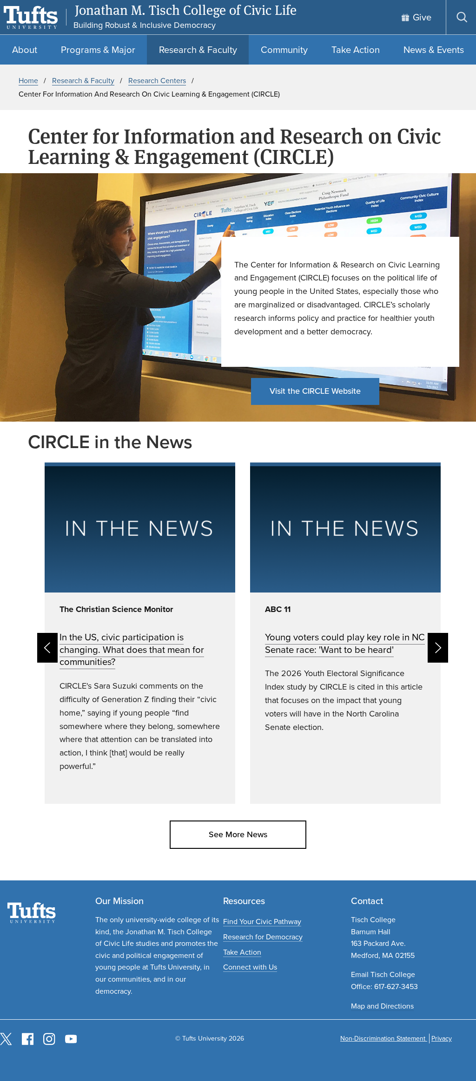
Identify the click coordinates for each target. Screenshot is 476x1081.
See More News (238, 834)
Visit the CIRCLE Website (315, 391)
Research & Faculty (83, 80)
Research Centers (157, 80)
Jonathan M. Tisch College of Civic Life (186, 10)
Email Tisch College (383, 974)
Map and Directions (382, 1006)
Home (28, 80)
